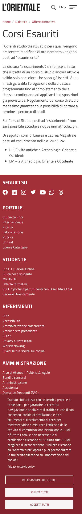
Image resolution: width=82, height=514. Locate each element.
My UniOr (9, 278)
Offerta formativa (43, 21)
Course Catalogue (15, 247)
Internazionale (13, 222)
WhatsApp (51, 192)
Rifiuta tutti (39, 492)
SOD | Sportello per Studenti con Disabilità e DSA (37, 289)
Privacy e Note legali (17, 340)
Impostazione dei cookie (39, 480)
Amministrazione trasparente (24, 325)
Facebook (5, 192)
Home (7, 21)
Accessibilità (11, 320)
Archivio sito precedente (20, 330)
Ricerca (8, 227)
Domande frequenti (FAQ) (20, 392)
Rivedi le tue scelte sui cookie (24, 350)
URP (6, 315)
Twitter (33, 192)
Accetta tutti (39, 504)
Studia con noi (13, 217)
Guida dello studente (17, 273)
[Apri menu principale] (73, 7)
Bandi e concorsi (14, 377)
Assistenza (10, 387)
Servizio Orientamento (19, 294)
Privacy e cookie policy (21, 466)
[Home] (21, 7)
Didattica (21, 21)
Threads (60, 192)
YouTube (43, 192)
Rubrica (8, 237)
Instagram (23, 192)
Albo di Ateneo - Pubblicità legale (26, 372)
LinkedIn (14, 192)
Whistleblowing (14, 345)
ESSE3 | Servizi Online (18, 268)
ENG (62, 7)
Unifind (8, 242)
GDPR (7, 335)
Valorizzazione (13, 232)
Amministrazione (15, 382)
